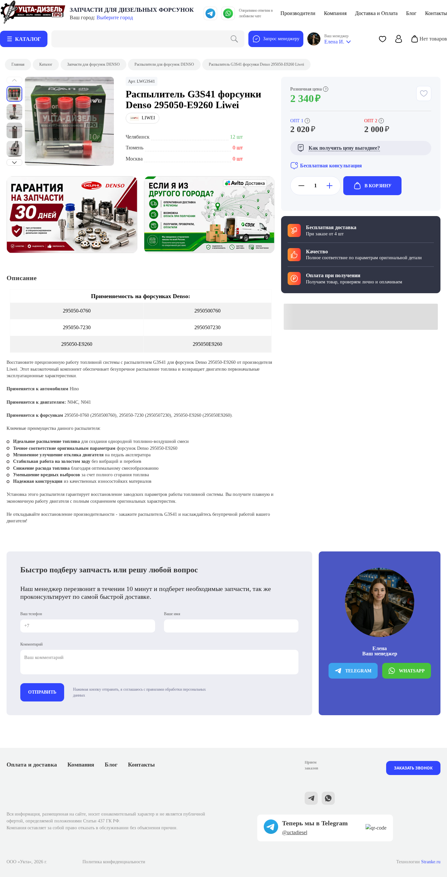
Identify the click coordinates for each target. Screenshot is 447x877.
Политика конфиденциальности (113, 861)
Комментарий (31, 644)
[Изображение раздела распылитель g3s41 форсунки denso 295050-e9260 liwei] (69, 121)
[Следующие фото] (14, 162)
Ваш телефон (31, 614)
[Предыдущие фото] (14, 80)
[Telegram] (210, 13)
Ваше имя (172, 614)
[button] (382, 39)
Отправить (42, 692)
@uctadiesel (294, 832)
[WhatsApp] (228, 13)
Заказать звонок (413, 768)
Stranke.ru (430, 861)
